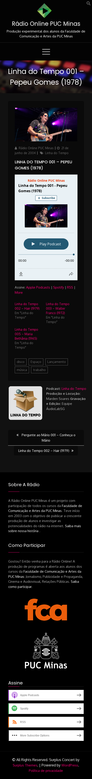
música (22, 370)
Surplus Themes (25, 765)
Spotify (58, 287)
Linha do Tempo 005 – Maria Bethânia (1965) (26, 334)
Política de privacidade (46, 770)
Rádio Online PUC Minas (46, 24)
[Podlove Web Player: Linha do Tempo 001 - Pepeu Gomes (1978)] (46, 227)
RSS (70, 287)
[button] (88, 4)
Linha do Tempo (57, 153)
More (19, 292)
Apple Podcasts (38, 287)
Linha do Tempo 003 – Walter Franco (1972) (57, 308)
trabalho (39, 370)
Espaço (36, 362)
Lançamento (56, 362)
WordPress (69, 765)
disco (21, 362)
